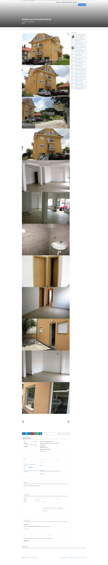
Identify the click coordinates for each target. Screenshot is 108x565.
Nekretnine (26, 28)
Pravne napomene (64, 557)
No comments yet (27, 520)
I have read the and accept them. (50, 471)
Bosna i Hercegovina (29, 444)
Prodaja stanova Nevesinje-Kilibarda (35, 28)
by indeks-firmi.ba (35, 557)
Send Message (42, 473)
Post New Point (82, 4)
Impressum (75, 557)
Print (60, 433)
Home (23, 28)
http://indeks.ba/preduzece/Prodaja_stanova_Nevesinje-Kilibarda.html (34, 471)
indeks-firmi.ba (28, 557)
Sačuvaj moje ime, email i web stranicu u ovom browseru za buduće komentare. (39, 538)
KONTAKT (75, 2)
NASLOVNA (58, 2)
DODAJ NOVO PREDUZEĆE (67, 2)
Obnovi (36, 446)
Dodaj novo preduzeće (83, 557)
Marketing (70, 557)
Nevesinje (35, 444)
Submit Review (45, 510)
